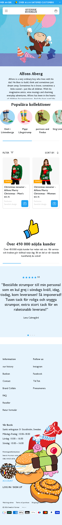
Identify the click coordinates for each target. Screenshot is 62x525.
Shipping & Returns (39, 503)
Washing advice (8, 503)
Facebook (37, 374)
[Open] (6, 11)
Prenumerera (39, 388)
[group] (7, 122)
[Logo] (31, 10)
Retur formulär (10, 410)
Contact (6, 381)
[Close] (59, 2)
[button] (28, 335)
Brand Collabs (9, 388)
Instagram (37, 367)
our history (8, 367)
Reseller (6, 403)
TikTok (36, 381)
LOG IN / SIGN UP (12, 487)
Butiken (6, 374)
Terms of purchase (22, 503)
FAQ (5, 396)
